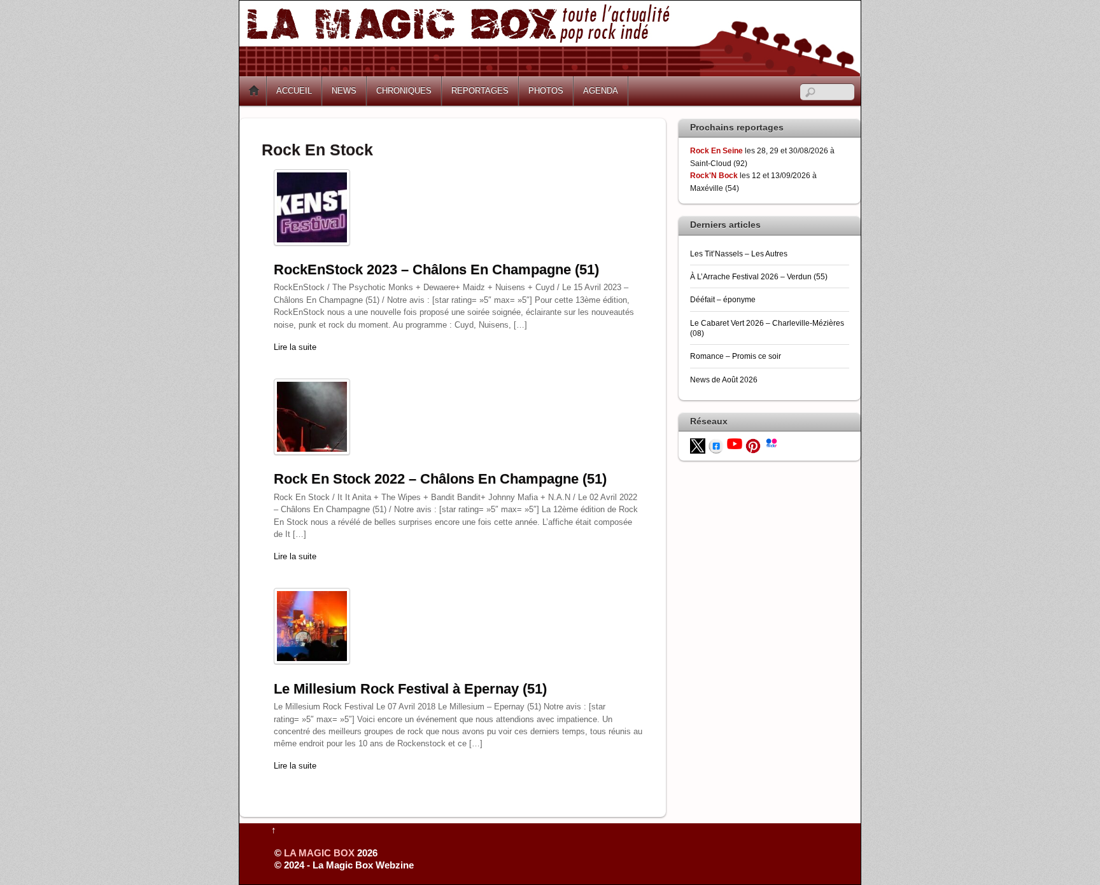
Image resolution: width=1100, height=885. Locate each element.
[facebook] (716, 445)
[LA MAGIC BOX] (549, 71)
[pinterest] (753, 445)
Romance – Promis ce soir (735, 356)
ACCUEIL (294, 90)
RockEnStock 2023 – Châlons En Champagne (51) (436, 269)
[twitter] (697, 445)
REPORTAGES (480, 90)
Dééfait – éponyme (723, 299)
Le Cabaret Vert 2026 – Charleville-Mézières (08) (767, 328)
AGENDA (600, 90)
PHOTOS (545, 90)
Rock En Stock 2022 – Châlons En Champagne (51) (440, 479)
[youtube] (734, 443)
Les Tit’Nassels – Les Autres (738, 253)
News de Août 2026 (724, 379)
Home (254, 91)
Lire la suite (295, 347)
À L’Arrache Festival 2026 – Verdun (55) (759, 276)
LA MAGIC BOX (319, 852)
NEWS (344, 90)
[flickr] (771, 442)
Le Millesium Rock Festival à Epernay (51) (410, 689)
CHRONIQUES (404, 90)
